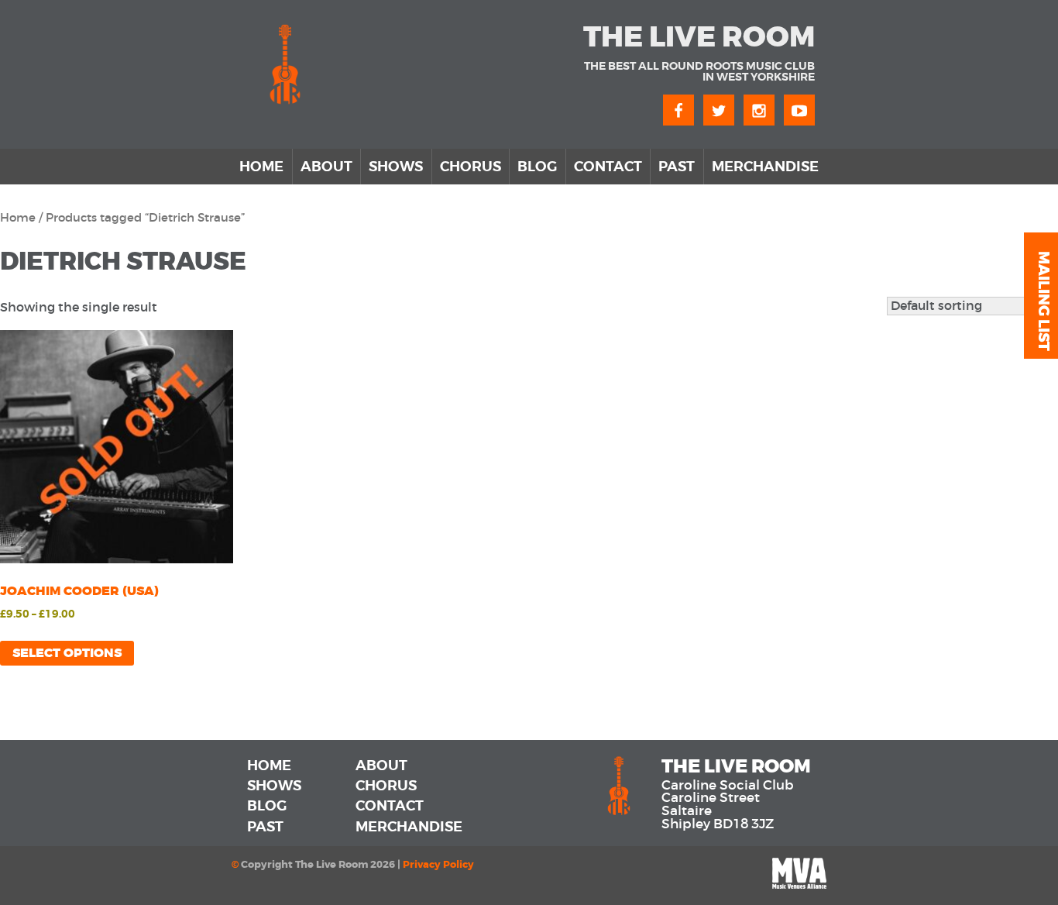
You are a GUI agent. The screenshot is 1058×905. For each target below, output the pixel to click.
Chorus (470, 166)
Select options (67, 653)
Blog (537, 166)
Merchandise (765, 166)
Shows (396, 166)
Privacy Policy (438, 865)
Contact (608, 166)
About (326, 166)
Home (261, 166)
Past (676, 166)
